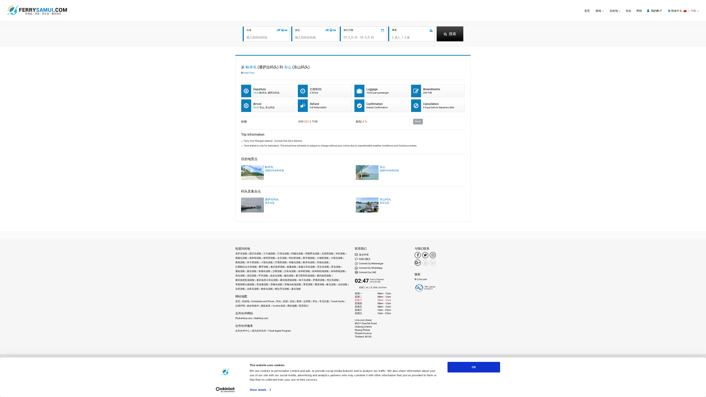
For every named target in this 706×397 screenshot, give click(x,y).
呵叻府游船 (295, 258)
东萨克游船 (241, 253)
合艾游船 (282, 258)
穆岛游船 (289, 275)
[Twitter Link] (425, 255)
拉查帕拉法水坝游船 (246, 266)
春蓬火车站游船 (306, 266)
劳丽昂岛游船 (312, 253)
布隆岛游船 (295, 262)
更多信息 (269, 202)
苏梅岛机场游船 (292, 284)
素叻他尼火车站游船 (267, 280)
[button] (683, 10)
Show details (258, 389)
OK (474, 367)
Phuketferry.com (243, 318)
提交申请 (364, 254)
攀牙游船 (263, 266)
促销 (285, 301)
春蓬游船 (291, 266)
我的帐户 (656, 10)
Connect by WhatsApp (371, 268)
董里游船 (319, 284)
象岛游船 (331, 284)
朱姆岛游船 (264, 271)
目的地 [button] (614, 10)
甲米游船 (263, 275)
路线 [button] (598, 10)
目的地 (245, 301)
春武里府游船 (277, 266)
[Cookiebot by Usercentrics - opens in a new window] (225, 390)
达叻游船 (342, 284)
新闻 (299, 301)
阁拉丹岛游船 (282, 288)
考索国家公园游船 (244, 284)
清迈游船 (251, 275)
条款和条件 (253, 305)
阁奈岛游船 (267, 288)
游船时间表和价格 (274, 170)
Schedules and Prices (262, 301)
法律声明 (240, 305)
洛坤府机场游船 (320, 271)
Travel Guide (337, 301)
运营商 (307, 301)
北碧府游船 (328, 253)
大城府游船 (323, 258)
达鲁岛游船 (253, 288)
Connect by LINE (367, 272)
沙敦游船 (277, 271)
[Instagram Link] (433, 255)
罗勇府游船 (319, 280)
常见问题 (324, 301)
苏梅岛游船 (276, 284)
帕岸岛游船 (309, 262)
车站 (628, 10)
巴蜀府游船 (281, 262)
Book (418, 121)
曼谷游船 (251, 271)
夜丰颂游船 (309, 258)
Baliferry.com (261, 318)
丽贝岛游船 (255, 253)
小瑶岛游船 (267, 262)
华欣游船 (340, 253)
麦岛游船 (296, 288)
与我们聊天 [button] (364, 259)
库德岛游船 (323, 262)
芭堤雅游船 (262, 284)
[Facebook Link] (418, 255)
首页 (587, 10)
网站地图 (292, 305)
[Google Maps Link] (418, 263)
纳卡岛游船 (305, 280)
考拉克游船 (333, 280)
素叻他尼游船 (324, 275)
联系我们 (304, 305)
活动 (292, 301)
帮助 (639, 10)
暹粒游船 (240, 271)
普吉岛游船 (323, 266)
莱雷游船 (308, 284)
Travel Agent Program (279, 330)
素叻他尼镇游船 (288, 280)
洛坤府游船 (304, 271)
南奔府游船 (255, 258)
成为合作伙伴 (259, 330)
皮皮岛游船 (276, 275)
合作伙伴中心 (242, 330)
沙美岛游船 (290, 271)
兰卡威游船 (269, 253)
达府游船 (240, 288)
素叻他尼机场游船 (244, 280)
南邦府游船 (269, 258)
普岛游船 (336, 266)
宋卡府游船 (253, 262)
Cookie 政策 (278, 305)
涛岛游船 (240, 275)
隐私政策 (265, 305)
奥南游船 (240, 262)
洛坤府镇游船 (338, 271)
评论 (315, 301)
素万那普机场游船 (305, 275)
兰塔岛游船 (283, 253)
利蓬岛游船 (297, 253)
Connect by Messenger (371, 263)
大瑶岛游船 (337, 258)
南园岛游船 (241, 258)
